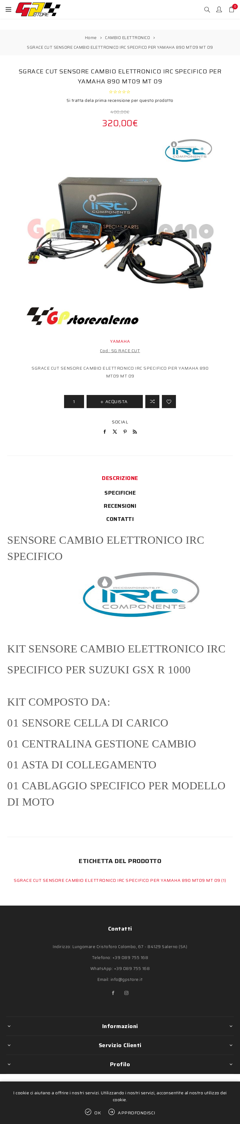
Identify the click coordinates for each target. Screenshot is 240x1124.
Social (120, 421)
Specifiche (120, 492)
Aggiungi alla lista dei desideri (169, 401)
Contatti (120, 519)
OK (97, 1112)
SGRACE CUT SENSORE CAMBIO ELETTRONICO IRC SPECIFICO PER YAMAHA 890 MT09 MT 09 (117, 880)
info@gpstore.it (127, 979)
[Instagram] (127, 993)
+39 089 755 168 (130, 957)
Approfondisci (136, 1112)
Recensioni (120, 506)
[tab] (120, 478)
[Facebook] (113, 993)
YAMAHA (120, 341)
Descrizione (120, 478)
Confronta (152, 401)
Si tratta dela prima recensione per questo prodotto (120, 100)
